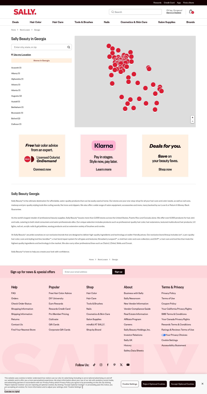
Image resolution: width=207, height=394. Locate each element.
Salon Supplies (93, 319)
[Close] (202, 384)
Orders (14, 298)
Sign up (118, 271)
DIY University (56, 298)
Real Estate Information (136, 313)
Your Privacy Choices (176, 334)
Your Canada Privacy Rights (176, 319)
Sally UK (128, 340)
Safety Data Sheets (134, 350)
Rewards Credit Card (59, 308)
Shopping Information (22, 308)
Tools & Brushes (94, 303)
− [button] (192, 121)
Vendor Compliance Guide (137, 308)
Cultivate (53, 319)
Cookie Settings (170, 340)
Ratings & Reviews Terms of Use (178, 329)
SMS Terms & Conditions (174, 313)
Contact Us (17, 324)
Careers (128, 324)
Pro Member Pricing (59, 313)
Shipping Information (21, 313)
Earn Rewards (56, 303)
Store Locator (25, 30)
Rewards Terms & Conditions (176, 324)
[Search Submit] (113, 11)
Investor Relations (133, 334)
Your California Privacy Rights (177, 308)
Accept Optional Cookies (182, 384)
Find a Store (188, 2)
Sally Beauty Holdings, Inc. (137, 329)
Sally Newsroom (132, 298)
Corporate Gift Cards (59, 329)
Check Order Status (21, 303)
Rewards (157, 2)
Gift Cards (54, 324)
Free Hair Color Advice (60, 293)
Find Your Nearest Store (23, 329)
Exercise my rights (12, 391)
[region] (103, 384)
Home (13, 30)
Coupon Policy (169, 303)
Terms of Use (168, 298)
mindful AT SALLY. (95, 324)
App (179, 2)
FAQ (13, 293)
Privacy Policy (169, 293)
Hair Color (91, 293)
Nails (89, 308)
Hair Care (91, 298)
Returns (15, 319)
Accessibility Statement (174, 345)
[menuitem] (15, 22)
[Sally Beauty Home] (25, 12)
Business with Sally (133, 293)
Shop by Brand (93, 329)
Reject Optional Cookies (154, 384)
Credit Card (169, 2)
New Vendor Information (136, 303)
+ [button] (192, 117)
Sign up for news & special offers (33, 271)
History (127, 345)
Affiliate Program (132, 319)
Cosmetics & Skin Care (98, 313)
